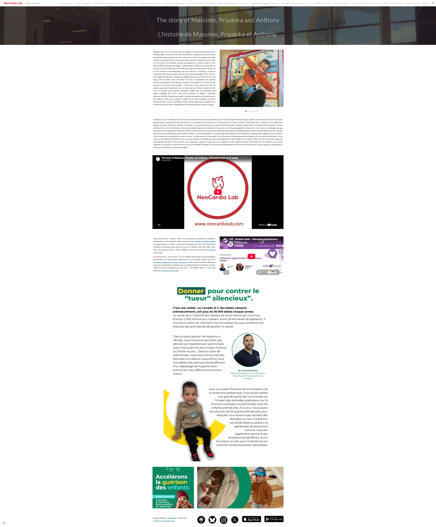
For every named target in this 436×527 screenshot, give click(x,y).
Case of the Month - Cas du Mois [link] (200, 3)
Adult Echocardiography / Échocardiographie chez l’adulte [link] (231, 3)
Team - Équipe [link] (411, 3)
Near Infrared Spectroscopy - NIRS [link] (295, 3)
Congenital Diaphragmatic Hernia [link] (263, 3)
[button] (433, 3)
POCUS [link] (130, 3)
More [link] (424, 3)
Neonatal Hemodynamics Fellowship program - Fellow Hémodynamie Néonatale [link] (364, 3)
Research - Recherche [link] (392, 3)
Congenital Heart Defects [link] (148, 3)
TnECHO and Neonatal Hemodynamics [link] (107, 3)
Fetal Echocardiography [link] (173, 3)
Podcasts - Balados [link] (340, 3)
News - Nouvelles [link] (82, 3)
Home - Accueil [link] (66, 3)
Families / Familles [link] (321, 3)
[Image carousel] (252, 81)
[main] (218, 26)
